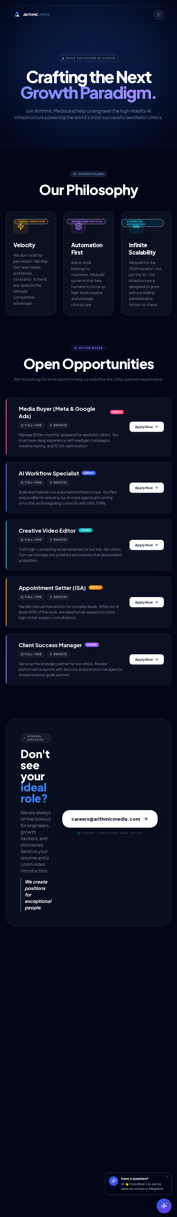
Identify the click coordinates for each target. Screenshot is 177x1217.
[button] (88, 426)
